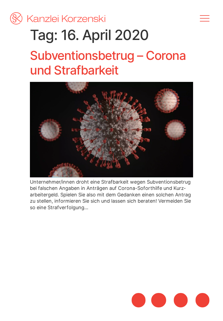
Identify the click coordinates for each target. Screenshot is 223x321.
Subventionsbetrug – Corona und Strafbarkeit (108, 63)
